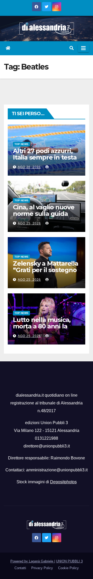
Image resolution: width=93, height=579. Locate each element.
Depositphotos (63, 482)
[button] (71, 48)
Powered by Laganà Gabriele (32, 561)
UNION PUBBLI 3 (69, 561)
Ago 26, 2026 (29, 167)
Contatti (20, 568)
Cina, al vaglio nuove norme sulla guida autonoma (43, 213)
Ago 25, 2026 (29, 223)
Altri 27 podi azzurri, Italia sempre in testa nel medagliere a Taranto (45, 160)
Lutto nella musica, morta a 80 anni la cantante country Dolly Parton (42, 329)
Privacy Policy (42, 568)
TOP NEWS (21, 144)
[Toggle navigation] (83, 48)
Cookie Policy (68, 568)
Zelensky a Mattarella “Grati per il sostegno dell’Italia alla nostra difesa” (45, 273)
